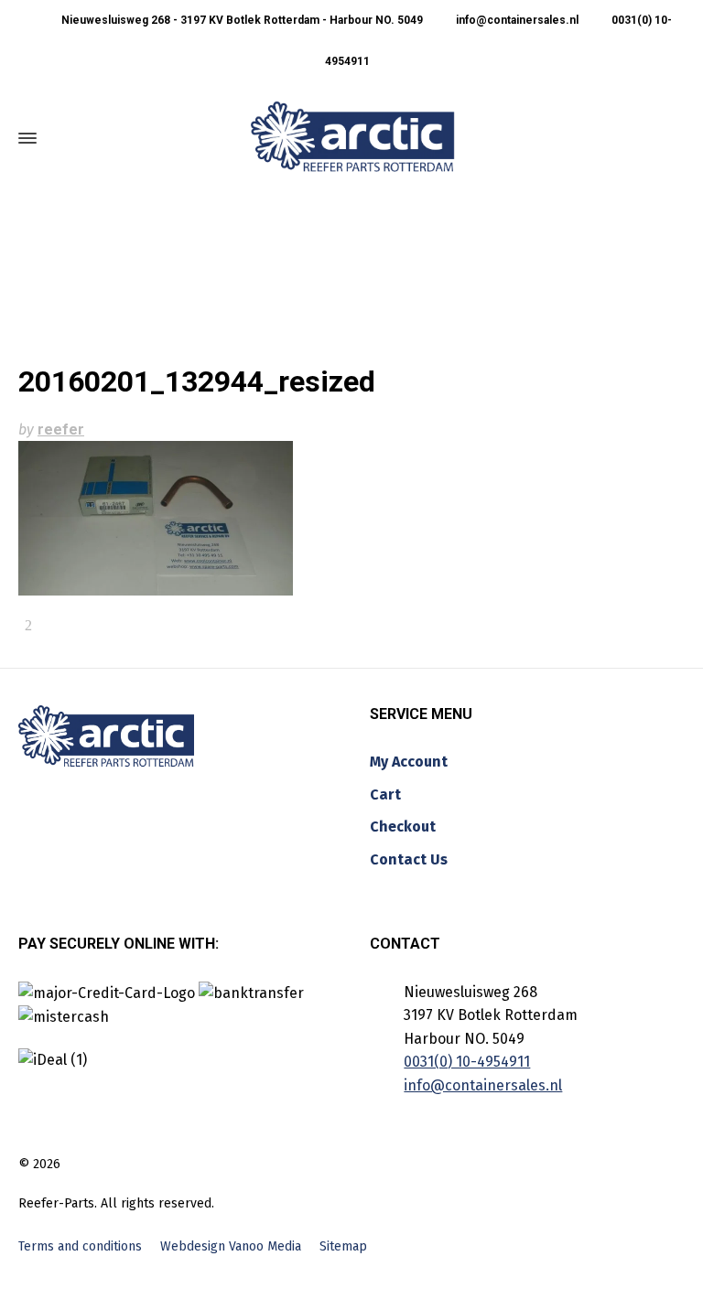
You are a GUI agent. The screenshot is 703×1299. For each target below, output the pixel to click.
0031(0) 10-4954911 (467, 1061)
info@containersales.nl (516, 20)
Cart (385, 794)
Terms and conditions (80, 1246)
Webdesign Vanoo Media (230, 1246)
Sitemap (343, 1246)
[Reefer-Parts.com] (352, 138)
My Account (409, 761)
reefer (61, 429)
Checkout (403, 826)
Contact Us (409, 859)
